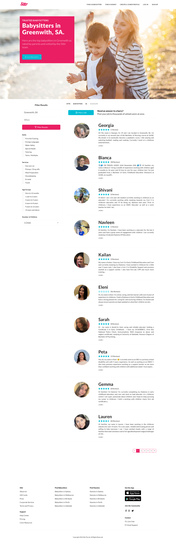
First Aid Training (31, 139)
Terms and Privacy (26, 506)
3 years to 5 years (31, 200)
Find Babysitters (61, 488)
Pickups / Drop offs (32, 169)
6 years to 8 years (31, 203)
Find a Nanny (110, 4)
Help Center (24, 515)
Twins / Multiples (31, 155)
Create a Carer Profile (129, 4)
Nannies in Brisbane (97, 499)
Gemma (105, 384)
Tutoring (28, 152)
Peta (102, 351)
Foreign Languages (32, 142)
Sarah (103, 319)
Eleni (103, 287)
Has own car (29, 166)
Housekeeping (30, 176)
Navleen (106, 222)
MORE (100, 146)
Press (22, 499)
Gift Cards (23, 495)
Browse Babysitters (32, 57)
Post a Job (82, 112)
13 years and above (32, 210)
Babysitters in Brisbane (63, 499)
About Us (23, 491)
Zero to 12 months (32, 193)
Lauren (105, 416)
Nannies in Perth (96, 502)
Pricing (22, 519)
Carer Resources (26, 523)
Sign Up (155, 4)
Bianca (104, 157)
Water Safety (30, 145)
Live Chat (130, 521)
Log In (145, 4)
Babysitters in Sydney (63, 491)
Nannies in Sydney (96, 491)
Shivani (105, 190)
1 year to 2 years (31, 197)
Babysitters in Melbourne (64, 495)
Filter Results (42, 127)
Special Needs (30, 149)
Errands (28, 179)
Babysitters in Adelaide (63, 506)
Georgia (106, 125)
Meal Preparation (31, 173)
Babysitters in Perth (62, 502)
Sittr (68, 104)
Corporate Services (27, 502)
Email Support (132, 525)
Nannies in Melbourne (98, 495)
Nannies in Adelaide (97, 506)
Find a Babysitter (94, 4)
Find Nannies (95, 488)
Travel (27, 183)
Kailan (104, 254)
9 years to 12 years (32, 207)
